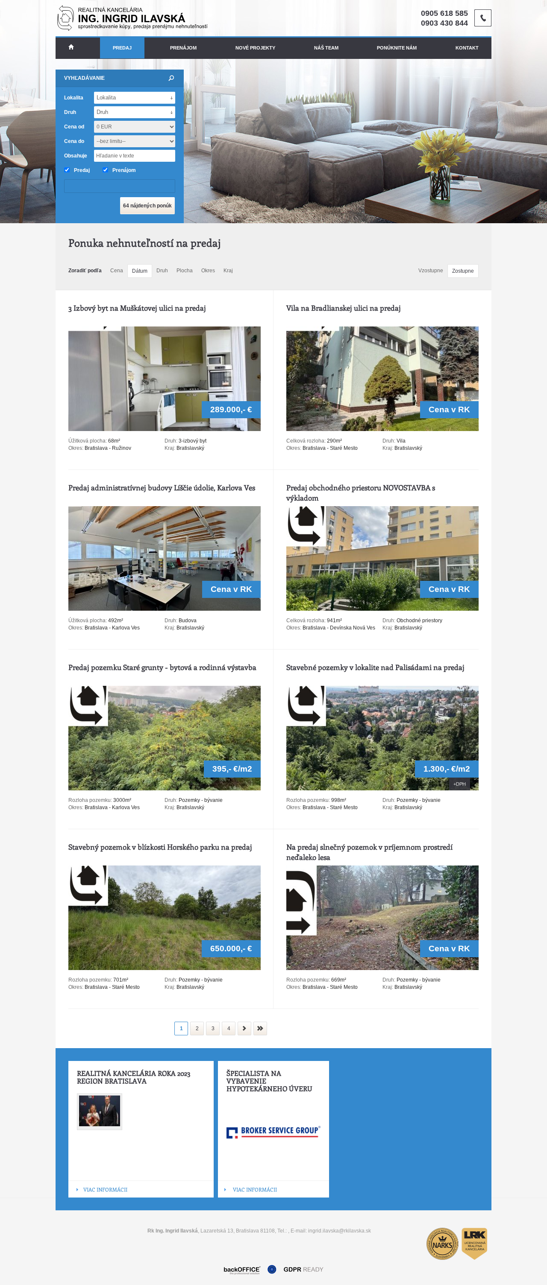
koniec (260, 1028)
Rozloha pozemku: (90, 800)
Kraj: (170, 448)
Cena (116, 271)
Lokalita (73, 98)
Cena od (74, 127)
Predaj (122, 47)
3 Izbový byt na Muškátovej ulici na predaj (137, 307)
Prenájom (183, 47)
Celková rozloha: (306, 441)
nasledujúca (244, 1028)
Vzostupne (430, 271)
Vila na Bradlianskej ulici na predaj (343, 307)
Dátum (139, 271)
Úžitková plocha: (88, 441)
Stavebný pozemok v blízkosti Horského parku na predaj (160, 846)
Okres (208, 271)
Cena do (74, 141)
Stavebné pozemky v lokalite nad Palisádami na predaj (375, 667)
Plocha (184, 271)
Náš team (326, 47)
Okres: (75, 448)
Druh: (171, 441)
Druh (162, 271)
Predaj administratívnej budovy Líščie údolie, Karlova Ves (161, 487)
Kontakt (467, 47)
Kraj (228, 271)
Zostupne (463, 271)
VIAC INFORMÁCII (105, 1189)
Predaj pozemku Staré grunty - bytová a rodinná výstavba (162, 667)
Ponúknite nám (397, 47)
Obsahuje (75, 156)
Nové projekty (255, 47)
